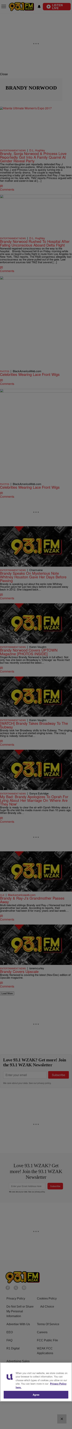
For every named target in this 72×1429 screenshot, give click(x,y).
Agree (36, 1394)
